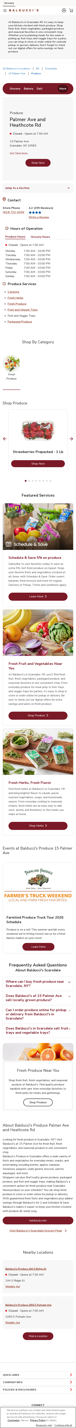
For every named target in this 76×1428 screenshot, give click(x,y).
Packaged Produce (20, 322)
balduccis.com (51, 1220)
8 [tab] (50, 481)
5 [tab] (40, 481)
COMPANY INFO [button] (13, 1382)
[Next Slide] (71, 439)
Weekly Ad (12, 1286)
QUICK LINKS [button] (11, 1375)
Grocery (9, 3)
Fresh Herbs (15, 298)
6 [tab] (43, 481)
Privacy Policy (37, 1420)
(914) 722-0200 (13, 212)
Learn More (48, 596)
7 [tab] (47, 481)
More (62, 89)
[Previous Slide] (4, 439)
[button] (64, 10)
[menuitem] (15, 89)
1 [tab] (26, 481)
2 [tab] (29, 481)
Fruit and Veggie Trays (23, 310)
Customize (14, 1420)
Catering (13, 292)
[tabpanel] (38, 440)
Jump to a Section (17, 188)
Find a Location (41, 1336)
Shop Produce (47, 715)
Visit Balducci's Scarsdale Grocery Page (39, 1231)
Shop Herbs (48, 826)
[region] (38, 1417)
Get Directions (19, 153)
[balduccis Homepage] (24, 10)
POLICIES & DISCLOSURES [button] (19, 1389)
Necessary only (44, 1425)
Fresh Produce (17, 304)
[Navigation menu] (4, 10)
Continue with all (63, 1425)
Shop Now (38, 163)
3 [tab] (33, 481)
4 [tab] (36, 481)
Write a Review (39, 217)
